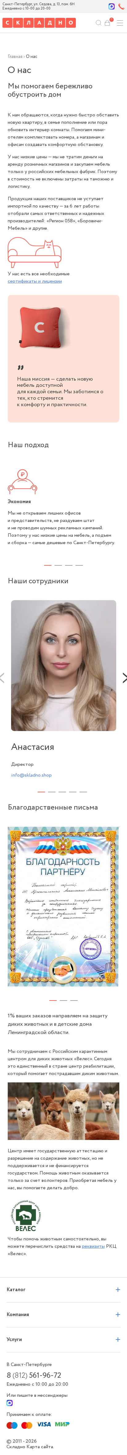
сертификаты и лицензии (35, 281)
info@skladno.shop (31, 775)
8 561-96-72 (33, 1376)
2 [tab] (58, 565)
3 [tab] (68, 565)
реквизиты (93, 1246)
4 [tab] (79, 565)
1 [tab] (47, 565)
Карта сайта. (40, 1446)
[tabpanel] (64, 508)
